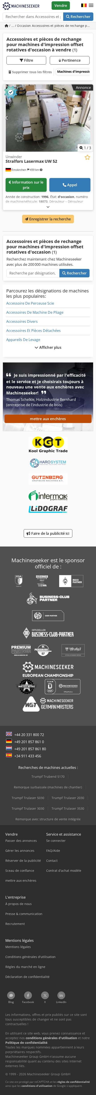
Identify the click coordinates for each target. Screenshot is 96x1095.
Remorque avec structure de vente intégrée (48, 819)
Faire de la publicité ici (49, 533)
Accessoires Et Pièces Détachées (33, 330)
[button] (91, 5)
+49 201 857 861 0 (29, 741)
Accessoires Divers (22, 321)
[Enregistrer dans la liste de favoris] (87, 157)
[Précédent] (6, 118)
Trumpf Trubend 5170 (48, 776)
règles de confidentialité (73, 1082)
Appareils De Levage (23, 339)
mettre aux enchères (48, 418)
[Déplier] (48, 206)
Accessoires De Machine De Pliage (34, 312)
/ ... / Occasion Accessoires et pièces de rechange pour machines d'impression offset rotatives (50, 26)
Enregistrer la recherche (49, 219)
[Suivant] (89, 118)
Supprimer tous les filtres (31, 72)
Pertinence (71, 60)
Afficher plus (49, 347)
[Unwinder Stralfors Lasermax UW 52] (48, 118)
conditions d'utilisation (36, 1086)
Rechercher (80, 16)
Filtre (28, 60)
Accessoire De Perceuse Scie (30, 303)
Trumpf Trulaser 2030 (68, 798)
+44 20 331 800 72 (29, 734)
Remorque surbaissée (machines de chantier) (48, 787)
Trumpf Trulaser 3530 (68, 808)
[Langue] (84, 5)
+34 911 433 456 (27, 756)
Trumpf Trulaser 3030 (28, 808)
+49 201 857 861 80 (30, 748)
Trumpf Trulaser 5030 (28, 798)
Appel (72, 184)
